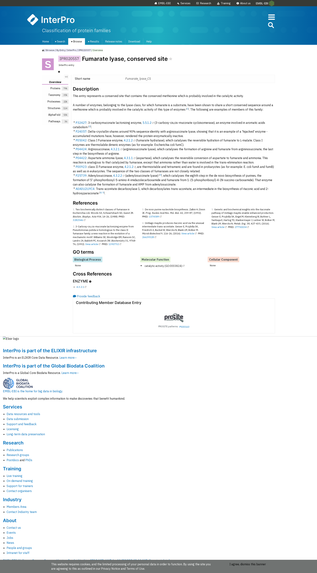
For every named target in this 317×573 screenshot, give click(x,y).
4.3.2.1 (115, 149)
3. (143, 209)
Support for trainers (20, 486)
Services (185, 3)
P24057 (81, 131)
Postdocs (13, 460)
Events (11, 532)
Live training (14, 476)
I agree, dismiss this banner (247, 564)
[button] (271, 26)
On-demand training (20, 481)
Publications (15, 450)
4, (101, 192)
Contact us (14, 527)
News (10, 543)
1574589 (154, 216)
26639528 (148, 237)
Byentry (61, 50)
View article (91, 244)
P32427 (81, 123)
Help (149, 41)
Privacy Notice (110, 568)
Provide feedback (88, 296)
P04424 (81, 149)
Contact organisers (19, 491)
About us (245, 3)
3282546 (78, 220)
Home (45, 41)
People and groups (19, 548)
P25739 (81, 175)
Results (93, 41)
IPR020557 (84, 50)
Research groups (18, 455)
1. (74, 209)
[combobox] (254, 25)
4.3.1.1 (128, 158)
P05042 (81, 140)
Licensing (13, 429)
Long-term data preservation (26, 434)
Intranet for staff (18, 553)
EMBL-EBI (164, 3)
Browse (76, 41)
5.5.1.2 (147, 123)
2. (74, 226)
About (10, 520)
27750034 (241, 227)
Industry (12, 499)
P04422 (81, 158)
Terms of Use (135, 568)
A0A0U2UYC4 (85, 189)
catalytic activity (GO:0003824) (163, 265)
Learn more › (67, 357)
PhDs (28, 460)
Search (59, 41)
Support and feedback (22, 424)
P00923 (81, 167)
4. (143, 223)
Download (134, 41)
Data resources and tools (23, 414)
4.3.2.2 (117, 175)
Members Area (16, 507)
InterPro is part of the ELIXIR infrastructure (50, 350)
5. (213, 209)
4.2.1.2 (128, 140)
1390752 (114, 244)
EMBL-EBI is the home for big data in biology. (33, 391)
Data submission (18, 419)
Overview (98, 50)
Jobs (10, 538)
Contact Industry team (22, 512)
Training (226, 3)
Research (205, 3)
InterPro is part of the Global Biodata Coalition (54, 366)
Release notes (113, 41)
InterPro (71, 50)
